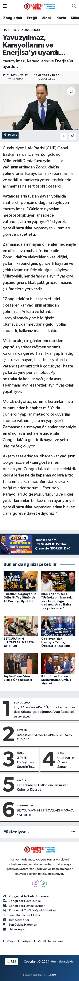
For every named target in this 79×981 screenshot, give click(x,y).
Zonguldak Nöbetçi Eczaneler (29, 896)
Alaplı (46, 18)
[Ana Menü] (5, 6)
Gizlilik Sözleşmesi (50, 941)
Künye (11, 941)
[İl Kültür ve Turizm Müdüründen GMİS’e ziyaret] (58, 663)
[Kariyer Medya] (39, 6)
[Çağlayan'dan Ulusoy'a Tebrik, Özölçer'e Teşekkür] (58, 626)
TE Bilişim (50, 975)
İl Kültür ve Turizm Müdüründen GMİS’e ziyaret (56, 680)
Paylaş (12, 135)
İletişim (26, 941)
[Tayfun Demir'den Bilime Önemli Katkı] (21, 663)
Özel (20, 753)
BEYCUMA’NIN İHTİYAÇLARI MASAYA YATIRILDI (19, 642)
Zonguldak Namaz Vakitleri (27, 905)
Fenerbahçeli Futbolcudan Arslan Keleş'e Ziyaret (42, 787)
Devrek (22, 730)
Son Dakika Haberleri (23, 924)
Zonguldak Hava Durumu (25, 901)
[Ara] (74, 6)
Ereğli (32, 18)
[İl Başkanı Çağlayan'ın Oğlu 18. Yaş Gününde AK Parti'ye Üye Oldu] (21, 581)
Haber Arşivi (17, 929)
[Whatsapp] (43, 883)
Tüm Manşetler (19, 920)
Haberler (9, 30)
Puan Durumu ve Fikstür (24, 915)
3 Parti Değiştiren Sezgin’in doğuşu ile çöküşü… (25, 762)
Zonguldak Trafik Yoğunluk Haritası (32, 910)
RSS (13, 961)
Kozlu (61, 18)
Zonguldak (12, 18)
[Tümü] (73, 832)
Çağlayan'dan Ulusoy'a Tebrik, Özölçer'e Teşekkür (55, 642)
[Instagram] (35, 883)
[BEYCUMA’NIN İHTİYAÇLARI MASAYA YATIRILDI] (21, 626)
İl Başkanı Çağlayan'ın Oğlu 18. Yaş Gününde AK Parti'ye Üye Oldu (20, 598)
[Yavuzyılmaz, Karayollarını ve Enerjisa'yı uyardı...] (39, 107)
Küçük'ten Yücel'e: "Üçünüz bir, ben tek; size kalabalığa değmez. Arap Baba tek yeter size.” (57, 601)
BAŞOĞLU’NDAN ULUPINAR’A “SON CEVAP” (44, 737)
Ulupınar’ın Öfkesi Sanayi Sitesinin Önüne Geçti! (65, 762)
